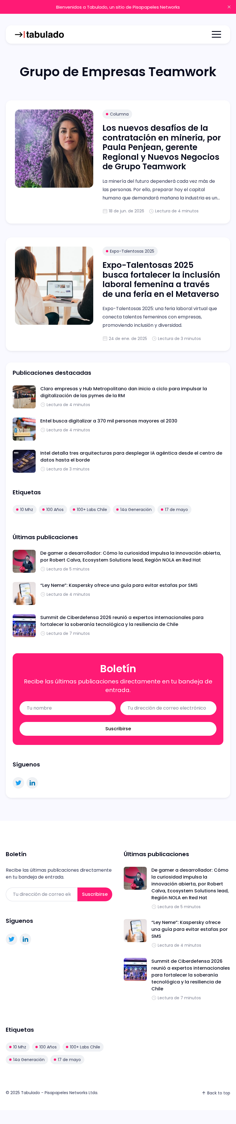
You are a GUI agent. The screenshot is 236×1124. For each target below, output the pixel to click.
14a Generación (136, 509)
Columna (119, 114)
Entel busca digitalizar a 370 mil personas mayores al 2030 (108, 421)
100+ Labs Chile (92, 509)
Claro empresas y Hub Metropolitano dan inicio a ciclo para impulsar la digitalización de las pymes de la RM (123, 392)
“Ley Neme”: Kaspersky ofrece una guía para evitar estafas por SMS (119, 585)
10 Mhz (26, 509)
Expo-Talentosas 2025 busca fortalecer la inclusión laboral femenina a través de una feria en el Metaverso (161, 280)
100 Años (55, 509)
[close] (229, 6)
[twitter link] (18, 783)
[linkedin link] (32, 783)
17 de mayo (176, 509)
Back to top (218, 1093)
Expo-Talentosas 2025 (132, 251)
